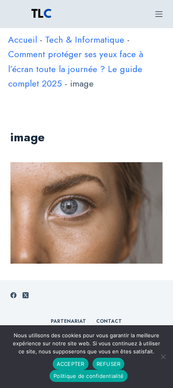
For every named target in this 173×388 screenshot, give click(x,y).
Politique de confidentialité (89, 376)
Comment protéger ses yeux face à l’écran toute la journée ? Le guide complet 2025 (75, 68)
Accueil (22, 39)
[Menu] (159, 14)
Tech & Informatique (84, 39)
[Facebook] (13, 295)
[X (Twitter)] (26, 295)
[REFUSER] (163, 357)
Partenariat (68, 321)
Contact (109, 321)
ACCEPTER (70, 364)
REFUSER (109, 364)
